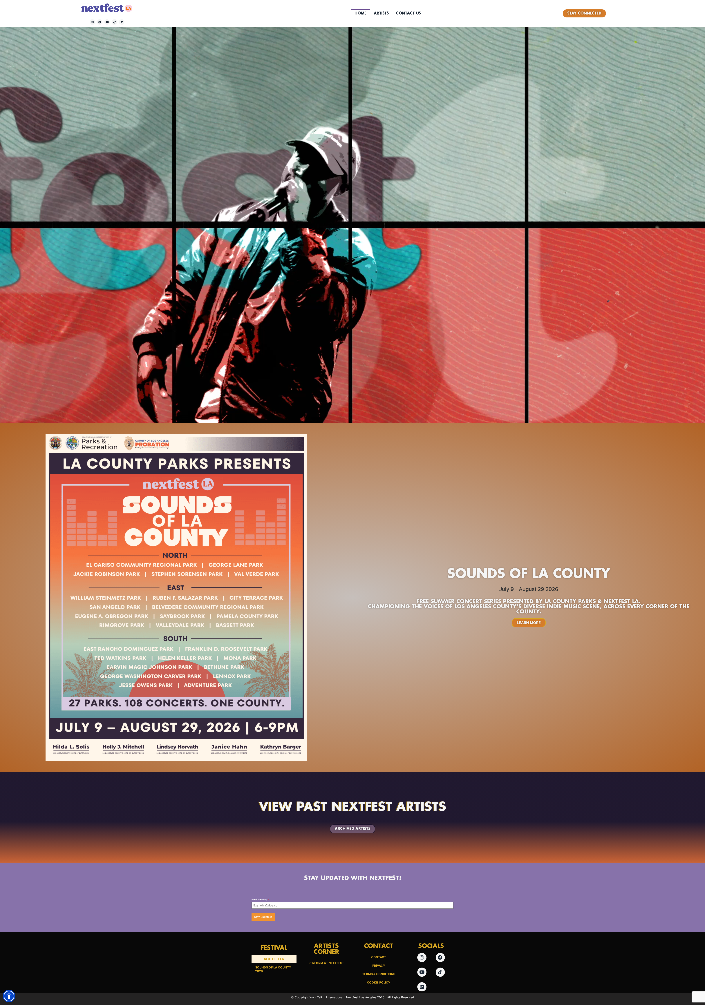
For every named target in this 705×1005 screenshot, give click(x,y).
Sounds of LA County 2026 (273, 969)
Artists (381, 13)
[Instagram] (92, 22)
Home (360, 13)
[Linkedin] (121, 22)
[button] (9, 996)
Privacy (378, 965)
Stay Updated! (263, 916)
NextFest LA (274, 959)
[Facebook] (99, 22)
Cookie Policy (378, 982)
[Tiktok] (114, 22)
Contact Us (408, 13)
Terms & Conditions (378, 974)
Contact (378, 957)
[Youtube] (107, 22)
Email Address (260, 899)
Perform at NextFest (326, 963)
